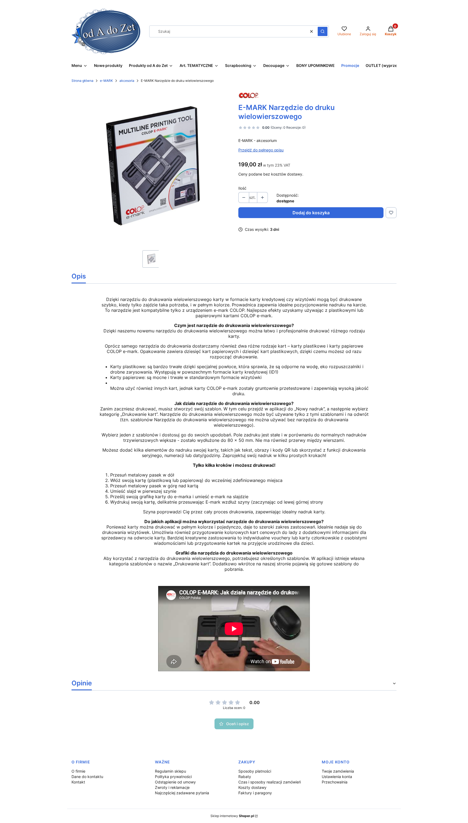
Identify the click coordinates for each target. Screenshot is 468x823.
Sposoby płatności (254, 771)
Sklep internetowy (232, 816)
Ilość (242, 188)
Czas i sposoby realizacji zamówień (269, 782)
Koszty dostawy (252, 787)
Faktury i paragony (255, 792)
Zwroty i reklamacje (172, 787)
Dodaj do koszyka (311, 212)
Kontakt (78, 782)
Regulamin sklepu (170, 771)
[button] (322, 31)
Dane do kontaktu (87, 776)
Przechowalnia (334, 782)
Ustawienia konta (337, 776)
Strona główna (82, 81)
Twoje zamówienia (338, 771)
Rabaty (244, 776)
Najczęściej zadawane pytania (182, 792)
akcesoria (126, 81)
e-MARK (106, 81)
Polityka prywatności (173, 776)
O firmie (78, 771)
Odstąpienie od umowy (175, 782)
